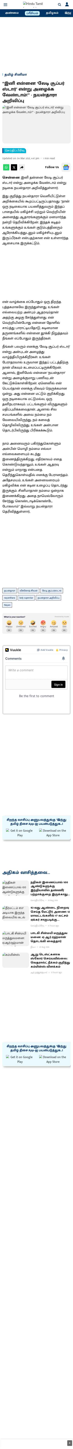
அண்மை (12, 13)
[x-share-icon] (14, 169)
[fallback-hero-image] (15, 887)
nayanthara (9, 598)
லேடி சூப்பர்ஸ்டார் (51, 591)
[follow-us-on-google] (66, 167)
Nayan (7, 605)
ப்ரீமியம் (32, 13)
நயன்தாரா (9, 591)
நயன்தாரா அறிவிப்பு (48, 598)
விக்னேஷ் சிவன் (29, 591)
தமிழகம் (52, 13)
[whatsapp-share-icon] (6, 169)
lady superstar (26, 598)
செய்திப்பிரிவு (15, 150)
